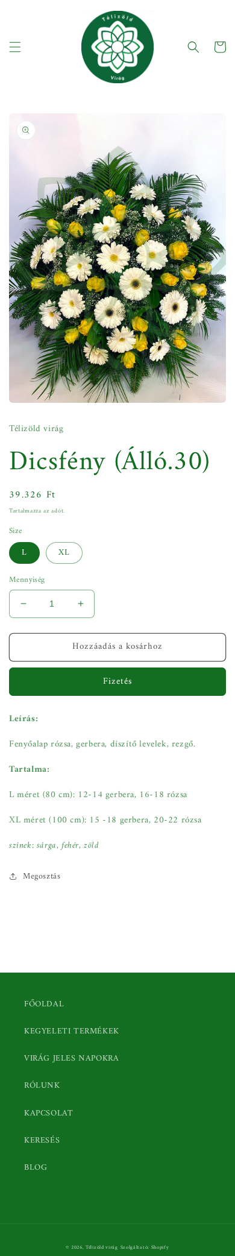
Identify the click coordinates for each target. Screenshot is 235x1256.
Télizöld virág (102, 1247)
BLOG (35, 1167)
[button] (15, 47)
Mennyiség (27, 580)
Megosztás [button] (41, 876)
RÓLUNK (42, 1085)
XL (64, 552)
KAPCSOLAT (48, 1113)
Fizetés (117, 682)
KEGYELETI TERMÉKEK (71, 1031)
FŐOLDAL (44, 1004)
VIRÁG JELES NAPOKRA (71, 1058)
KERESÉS (42, 1140)
